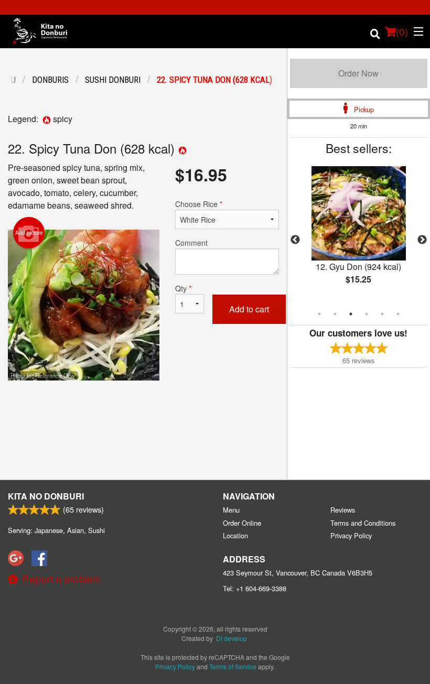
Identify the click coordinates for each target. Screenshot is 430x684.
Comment (191, 242)
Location (235, 535)
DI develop (231, 638)
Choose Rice (198, 204)
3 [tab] (351, 314)
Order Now (358, 73)
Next (422, 240)
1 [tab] (319, 314)
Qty (183, 288)
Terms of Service (232, 666)
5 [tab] (382, 314)
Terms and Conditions (362, 523)
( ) (402, 31)
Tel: (254, 588)
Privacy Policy (351, 535)
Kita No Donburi (46, 496)
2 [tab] (335, 314)
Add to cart (249, 309)
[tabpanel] (359, 234)
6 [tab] (398, 314)
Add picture (29, 232)
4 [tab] (366, 314)
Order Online (242, 523)
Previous (295, 240)
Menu (231, 510)
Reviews (342, 510)
